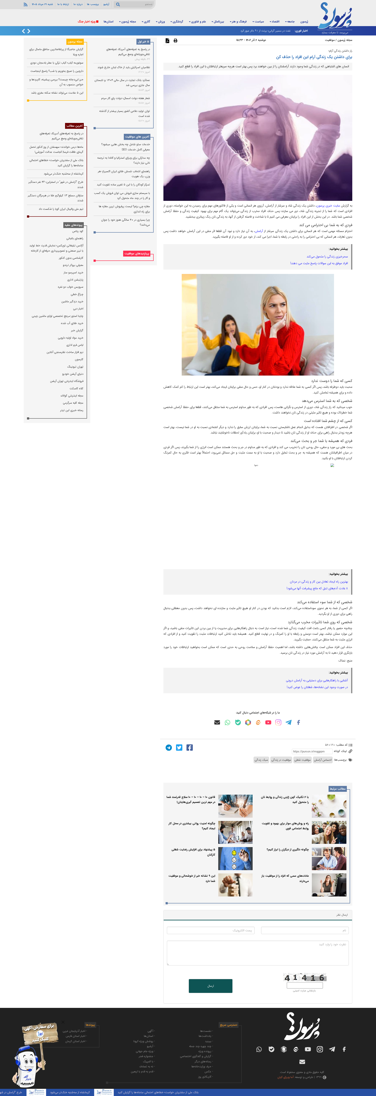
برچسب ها (93, 4)
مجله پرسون (75, 41)
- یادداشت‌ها (206, 1036)
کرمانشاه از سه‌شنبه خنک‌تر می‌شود (63, 173)
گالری (147, 21)
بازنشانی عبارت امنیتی (304, 991)
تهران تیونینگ (75, 366)
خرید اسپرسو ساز (73, 272)
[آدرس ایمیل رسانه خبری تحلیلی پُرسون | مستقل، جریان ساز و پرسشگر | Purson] (217, 722)
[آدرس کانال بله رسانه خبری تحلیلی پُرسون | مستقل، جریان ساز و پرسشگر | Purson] (238, 722)
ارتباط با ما (63, 4)
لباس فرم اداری (74, 345)
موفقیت (330, 40)
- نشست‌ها (206, 1031)
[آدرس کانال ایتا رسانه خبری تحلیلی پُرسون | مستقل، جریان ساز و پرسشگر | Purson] (258, 722)
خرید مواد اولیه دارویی (70, 338)
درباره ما (78, 4)
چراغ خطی (77, 294)
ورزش (161, 21)
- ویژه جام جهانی (145, 1051)
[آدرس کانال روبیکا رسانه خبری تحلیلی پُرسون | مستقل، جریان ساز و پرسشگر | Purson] (248, 722)
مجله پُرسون (128, 21)
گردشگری (178, 21)
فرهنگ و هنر (239, 21)
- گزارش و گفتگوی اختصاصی (196, 1056)
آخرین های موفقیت (137, 137)
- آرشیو (151, 1046)
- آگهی (151, 1031)
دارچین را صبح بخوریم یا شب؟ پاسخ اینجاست (56, 71)
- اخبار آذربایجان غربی (75, 1031)
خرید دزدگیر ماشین (72, 301)
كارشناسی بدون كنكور (71, 258)
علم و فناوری (198, 21)
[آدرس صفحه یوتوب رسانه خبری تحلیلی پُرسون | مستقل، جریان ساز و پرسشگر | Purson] (268, 722)
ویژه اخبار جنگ (86, 21)
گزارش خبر (77, 330)
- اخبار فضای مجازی (43, 1036)
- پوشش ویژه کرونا (144, 1041)
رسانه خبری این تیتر (71, 410)
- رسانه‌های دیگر (204, 1061)
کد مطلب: (341, 745)
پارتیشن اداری (75, 279)
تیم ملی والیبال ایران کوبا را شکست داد (61, 209)
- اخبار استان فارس (76, 1036)
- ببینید (209, 1041)
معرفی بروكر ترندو (73, 265)
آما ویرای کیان (285, 1077)
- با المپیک (149, 1061)
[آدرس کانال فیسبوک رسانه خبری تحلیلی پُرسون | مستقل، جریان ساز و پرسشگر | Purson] (298, 722)
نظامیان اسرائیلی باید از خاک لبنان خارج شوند (123, 67)
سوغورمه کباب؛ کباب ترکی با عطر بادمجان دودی (56, 62)
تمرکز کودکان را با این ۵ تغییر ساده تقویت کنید (123, 185)
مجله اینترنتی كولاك (72, 395)
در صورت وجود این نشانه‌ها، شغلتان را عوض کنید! (317, 687)
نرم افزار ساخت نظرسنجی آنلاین (65, 352)
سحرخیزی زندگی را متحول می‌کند (327, 256)
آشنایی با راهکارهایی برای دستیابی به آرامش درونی (317, 680)
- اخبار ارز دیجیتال (44, 1041)
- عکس (209, 1071)
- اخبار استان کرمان (76, 1041)
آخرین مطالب (74, 126)
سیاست (259, 21)
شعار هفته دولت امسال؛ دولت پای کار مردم (125, 98)
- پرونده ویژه (205, 1051)
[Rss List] (25, 4)
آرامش (259, 231)
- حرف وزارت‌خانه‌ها (202, 1066)
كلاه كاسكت (76, 388)
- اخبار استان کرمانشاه (41, 1031)
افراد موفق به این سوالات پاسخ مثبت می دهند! (319, 263)
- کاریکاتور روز (205, 1076)
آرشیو (106, 4)
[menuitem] (304, 22)
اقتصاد (275, 21)
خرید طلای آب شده (72, 323)
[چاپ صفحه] (175, 40)
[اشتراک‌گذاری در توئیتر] (178, 747)
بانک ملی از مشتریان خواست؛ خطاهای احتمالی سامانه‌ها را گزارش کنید (187, 1092)
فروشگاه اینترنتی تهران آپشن (66, 381)
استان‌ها (108, 21)
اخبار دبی (78, 308)
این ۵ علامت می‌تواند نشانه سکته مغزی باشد (57, 93)
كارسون (79, 359)
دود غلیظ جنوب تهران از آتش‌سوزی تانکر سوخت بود (260, 31)
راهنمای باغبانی (74, 238)
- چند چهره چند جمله (201, 1046)
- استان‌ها (149, 1036)
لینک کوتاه (340, 751)
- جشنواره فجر (147, 1056)
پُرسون (304, 21)
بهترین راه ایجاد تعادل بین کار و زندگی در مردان (319, 581)
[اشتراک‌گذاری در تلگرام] (168, 747)
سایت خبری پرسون (328, 205)
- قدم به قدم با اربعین (143, 1071)
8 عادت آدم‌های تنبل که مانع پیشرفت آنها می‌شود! (317, 588)
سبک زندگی (261, 760)
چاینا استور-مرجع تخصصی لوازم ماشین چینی (57, 316)
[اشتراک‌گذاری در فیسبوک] (189, 747)
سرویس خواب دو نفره (70, 287)
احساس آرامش (323, 760)
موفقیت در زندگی (281, 760)
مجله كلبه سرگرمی (73, 403)
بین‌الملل (219, 21)
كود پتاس (77, 231)
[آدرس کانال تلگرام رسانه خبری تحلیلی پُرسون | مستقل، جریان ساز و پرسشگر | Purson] (288, 722)
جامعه (291, 21)
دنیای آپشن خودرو (72, 374)
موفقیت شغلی (302, 760)
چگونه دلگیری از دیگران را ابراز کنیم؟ (288, 849)
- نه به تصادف (147, 1066)
